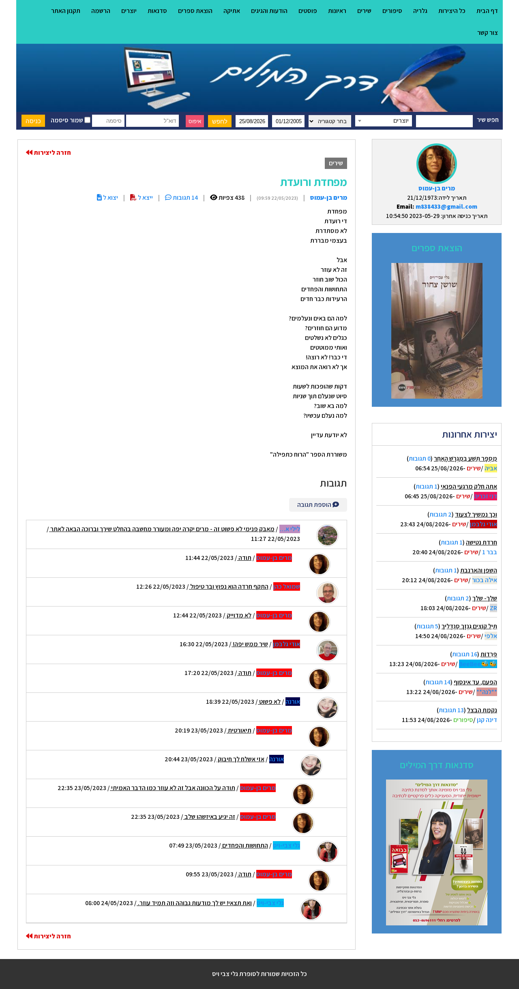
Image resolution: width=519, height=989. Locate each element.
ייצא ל (145, 197)
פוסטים (307, 10)
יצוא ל (110, 197)
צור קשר (487, 32)
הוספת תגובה (314, 504)
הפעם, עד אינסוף (475, 682)
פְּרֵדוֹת (488, 654)
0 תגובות (420, 458)
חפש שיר (488, 119)
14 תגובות (437, 682)
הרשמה (100, 10)
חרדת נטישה (481, 542)
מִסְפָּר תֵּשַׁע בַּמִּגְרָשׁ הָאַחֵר (465, 458)
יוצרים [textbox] (401, 120)
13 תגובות (451, 710)
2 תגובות (440, 514)
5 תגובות (427, 626)
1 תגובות (427, 486)
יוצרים (129, 10)
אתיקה (231, 10)
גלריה (420, 10)
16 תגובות (464, 654)
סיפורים (392, 10)
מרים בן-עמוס (436, 188)
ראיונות (337, 10)
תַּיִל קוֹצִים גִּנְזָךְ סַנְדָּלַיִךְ (469, 626)
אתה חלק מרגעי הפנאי (469, 486)
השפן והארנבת (478, 570)
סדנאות (157, 10)
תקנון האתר (65, 10)
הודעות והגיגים (269, 10)
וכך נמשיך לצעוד (476, 514)
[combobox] (383, 120)
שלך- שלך (484, 598)
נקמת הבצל (482, 710)
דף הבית (487, 10)
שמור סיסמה (67, 120)
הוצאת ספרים (195, 10)
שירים (364, 10)
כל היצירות (451, 10)
